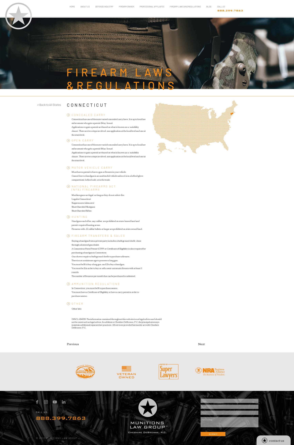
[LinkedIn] (63, 401)
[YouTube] (54, 401)
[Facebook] (37, 401)
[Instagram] (45, 401)
